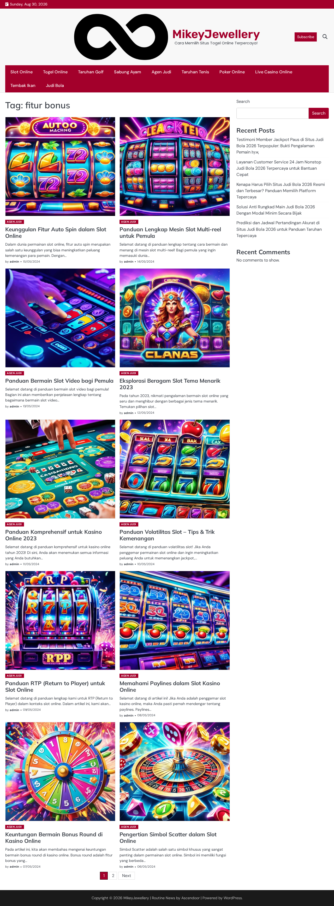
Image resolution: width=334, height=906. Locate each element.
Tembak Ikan (22, 85)
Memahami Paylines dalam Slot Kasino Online (170, 686)
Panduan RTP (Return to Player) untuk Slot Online (55, 686)
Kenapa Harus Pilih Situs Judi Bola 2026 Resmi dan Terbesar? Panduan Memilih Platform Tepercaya (280, 191)
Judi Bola (55, 85)
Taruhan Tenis (195, 72)
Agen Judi (161, 72)
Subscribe (305, 36)
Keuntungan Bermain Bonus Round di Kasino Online (54, 837)
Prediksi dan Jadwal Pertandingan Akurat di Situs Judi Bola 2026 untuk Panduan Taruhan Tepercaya (279, 229)
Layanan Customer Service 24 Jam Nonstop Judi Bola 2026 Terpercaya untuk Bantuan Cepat (278, 168)
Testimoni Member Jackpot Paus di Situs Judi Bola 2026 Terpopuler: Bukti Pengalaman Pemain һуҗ (280, 146)
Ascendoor (190, 898)
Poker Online (232, 72)
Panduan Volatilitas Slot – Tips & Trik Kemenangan (167, 535)
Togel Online (55, 72)
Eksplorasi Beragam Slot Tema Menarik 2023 (170, 383)
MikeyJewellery (216, 34)
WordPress (233, 898)
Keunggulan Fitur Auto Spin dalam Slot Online (55, 232)
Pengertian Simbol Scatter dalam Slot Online (168, 837)
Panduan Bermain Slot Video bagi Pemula (59, 380)
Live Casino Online (273, 72)
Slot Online (21, 72)
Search (243, 101)
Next (126, 875)
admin (14, 262)
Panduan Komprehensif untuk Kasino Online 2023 (53, 535)
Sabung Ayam (127, 72)
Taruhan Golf (91, 72)
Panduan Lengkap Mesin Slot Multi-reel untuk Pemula (170, 232)
